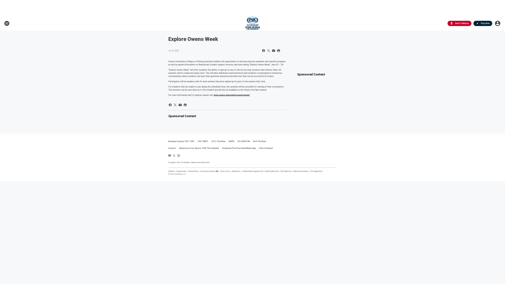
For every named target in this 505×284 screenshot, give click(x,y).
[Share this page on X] (268, 50)
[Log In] (498, 23)
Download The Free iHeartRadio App (239, 148)
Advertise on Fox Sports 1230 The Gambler (199, 148)
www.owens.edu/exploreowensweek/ (232, 95)
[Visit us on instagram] (178, 155)
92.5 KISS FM (244, 141)
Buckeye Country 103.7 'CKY (181, 141)
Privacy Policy (193, 171)
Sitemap (171, 171)
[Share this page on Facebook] (263, 50)
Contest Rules (181, 171)
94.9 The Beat (259, 141)
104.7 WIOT (202, 141)
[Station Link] (252, 23)
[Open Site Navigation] (6, 23)
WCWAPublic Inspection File (253, 171)
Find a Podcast (266, 148)
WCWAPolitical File (272, 171)
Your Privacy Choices (207, 171)
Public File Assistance (301, 171)
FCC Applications (316, 171)
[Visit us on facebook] (169, 155)
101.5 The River (218, 141)
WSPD (231, 141)
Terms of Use (225, 171)
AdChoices (235, 171)
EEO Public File (286, 171)
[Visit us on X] (174, 155)
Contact (172, 148)
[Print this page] (278, 50)
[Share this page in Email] (273, 50)
